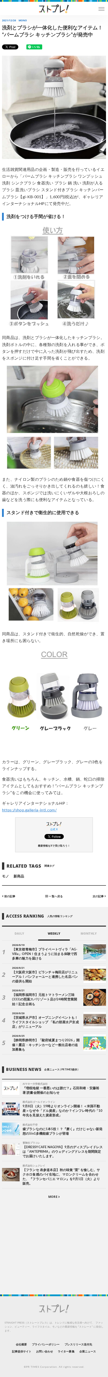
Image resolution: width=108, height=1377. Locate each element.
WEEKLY (54, 933)
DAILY (19, 933)
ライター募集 (66, 1351)
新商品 (19, 876)
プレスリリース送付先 (78, 1344)
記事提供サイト (21, 1351)
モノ (5, 876)
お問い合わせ (44, 1351)
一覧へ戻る (55, 896)
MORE (53, 1197)
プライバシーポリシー (46, 1344)
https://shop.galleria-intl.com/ (29, 810)
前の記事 (9, 896)
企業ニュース (87, 1351)
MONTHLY (88, 933)
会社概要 (21, 1344)
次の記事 (98, 896)
